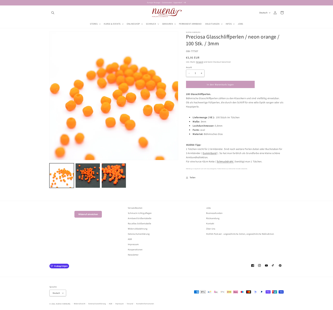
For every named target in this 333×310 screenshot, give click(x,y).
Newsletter (133, 254)
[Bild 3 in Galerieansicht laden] (114, 175)
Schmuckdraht (225, 161)
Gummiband (210, 153)
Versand (199, 62)
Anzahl (189, 67)
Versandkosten (135, 207)
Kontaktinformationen (145, 304)
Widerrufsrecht (79, 304)
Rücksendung (212, 218)
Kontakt (210, 223)
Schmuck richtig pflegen (140, 213)
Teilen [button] (193, 177)
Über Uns (210, 228)
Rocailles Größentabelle (139, 223)
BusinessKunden (214, 213)
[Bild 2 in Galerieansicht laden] (87, 175)
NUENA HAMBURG (63, 304)
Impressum (133, 244)
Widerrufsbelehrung (137, 228)
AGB (130, 239)
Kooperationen (135, 249)
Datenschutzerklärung (139, 233)
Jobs (208, 207)
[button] (52, 12)
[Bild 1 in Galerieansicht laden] (61, 175)
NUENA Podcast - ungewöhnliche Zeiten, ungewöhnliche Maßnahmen (240, 233)
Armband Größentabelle (139, 218)
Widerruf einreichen (88, 214)
